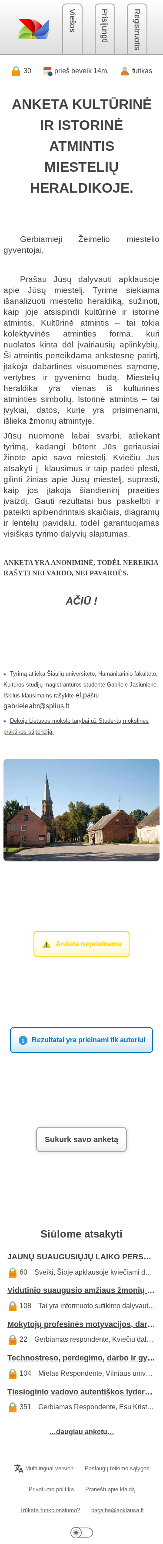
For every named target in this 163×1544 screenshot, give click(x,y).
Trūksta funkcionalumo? (50, 1510)
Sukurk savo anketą (81, 1139)
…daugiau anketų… (81, 1431)
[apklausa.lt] (33, 28)
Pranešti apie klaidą (110, 1489)
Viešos (72, 20)
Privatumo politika (51, 1489)
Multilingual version (49, 1468)
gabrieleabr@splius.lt (36, 706)
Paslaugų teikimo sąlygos (117, 1468)
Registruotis (137, 29)
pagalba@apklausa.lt (117, 1510)
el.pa (83, 695)
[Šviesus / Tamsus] (82, 1532)
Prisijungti (104, 26)
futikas (142, 71)
